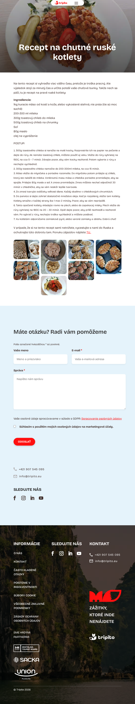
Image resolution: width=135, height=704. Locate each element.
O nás (18, 553)
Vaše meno (21, 350)
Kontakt (20, 561)
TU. (88, 232)
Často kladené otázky (25, 572)
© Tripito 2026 (22, 689)
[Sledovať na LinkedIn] (32, 498)
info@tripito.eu (30, 476)
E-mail (77, 350)
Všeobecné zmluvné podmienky (29, 606)
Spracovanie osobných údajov (101, 418)
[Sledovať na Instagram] (23, 498)
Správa (19, 370)
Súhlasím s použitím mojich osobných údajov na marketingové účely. (66, 426)
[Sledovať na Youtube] (41, 498)
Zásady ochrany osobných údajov (27, 618)
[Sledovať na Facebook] (14, 498)
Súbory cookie (25, 595)
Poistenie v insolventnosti (25, 585)
